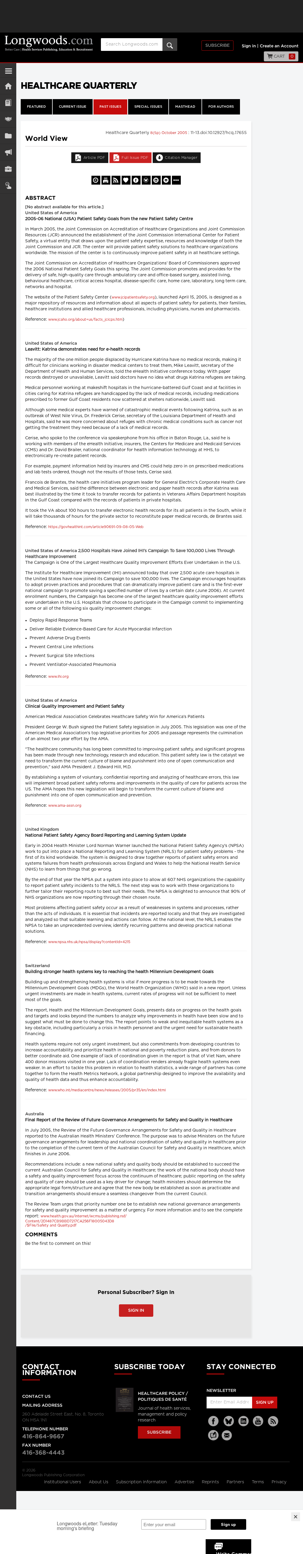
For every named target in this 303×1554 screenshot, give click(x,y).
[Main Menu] (8, 73)
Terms (258, 1482)
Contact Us (36, 1396)
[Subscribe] (8, 185)
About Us (99, 1482)
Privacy (279, 1482)
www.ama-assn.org (64, 805)
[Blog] (213, 1438)
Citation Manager (181, 157)
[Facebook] (214, 1421)
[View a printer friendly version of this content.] (105, 180)
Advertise (185, 1482)
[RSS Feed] (273, 1421)
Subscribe (217, 45)
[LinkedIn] (243, 1421)
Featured (36, 106)
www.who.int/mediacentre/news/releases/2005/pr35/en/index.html (107, 1090)
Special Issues (148, 106)
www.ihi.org (58, 676)
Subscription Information (141, 1482)
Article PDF (94, 157)
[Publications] (8, 136)
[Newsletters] (227, 1435)
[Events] (8, 119)
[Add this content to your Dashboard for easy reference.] (126, 180)
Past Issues (110, 106)
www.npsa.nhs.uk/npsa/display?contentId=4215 (89, 942)
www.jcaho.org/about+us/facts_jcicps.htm (85, 319)
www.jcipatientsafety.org (133, 297)
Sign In (136, 1310)
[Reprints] (95, 180)
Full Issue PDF (135, 157)
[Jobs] (8, 169)
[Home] (8, 86)
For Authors (221, 106)
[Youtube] (258, 1421)
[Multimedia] (8, 152)
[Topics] (8, 102)
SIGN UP (264, 1402)
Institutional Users (63, 1482)
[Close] (295, 1516)
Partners (236, 1482)
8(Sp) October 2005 (169, 133)
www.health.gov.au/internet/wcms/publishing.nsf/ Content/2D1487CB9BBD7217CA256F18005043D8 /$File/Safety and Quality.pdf (76, 1220)
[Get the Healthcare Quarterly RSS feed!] (116, 180)
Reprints (211, 1482)
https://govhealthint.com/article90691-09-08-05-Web (96, 527)
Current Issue (72, 106)
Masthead (185, 106)
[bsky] (229, 1421)
